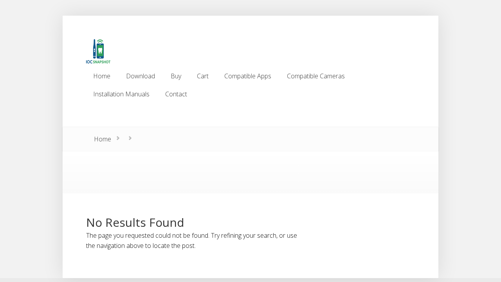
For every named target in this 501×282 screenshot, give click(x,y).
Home (102, 139)
